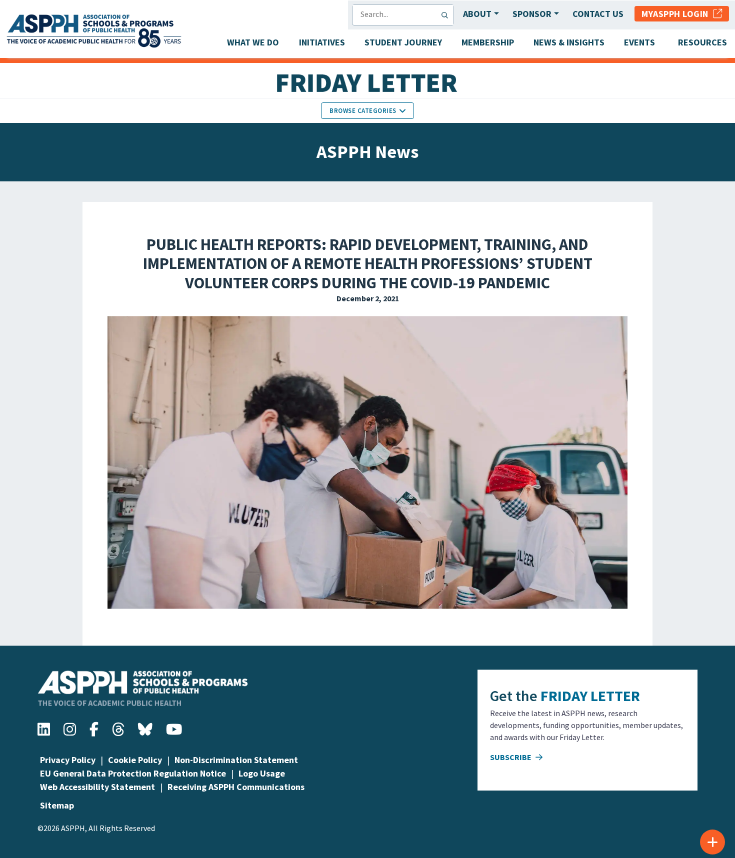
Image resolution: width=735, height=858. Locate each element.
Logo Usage (261, 773)
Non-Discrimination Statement (236, 760)
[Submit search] (447, 15)
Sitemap (57, 805)
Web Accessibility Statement (97, 787)
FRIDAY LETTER (590, 695)
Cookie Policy (135, 760)
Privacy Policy (68, 760)
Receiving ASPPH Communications (236, 787)
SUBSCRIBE (511, 757)
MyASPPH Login (677, 13)
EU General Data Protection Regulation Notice (133, 773)
